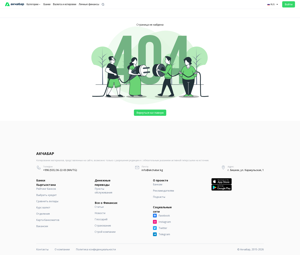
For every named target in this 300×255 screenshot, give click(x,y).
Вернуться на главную (150, 112)
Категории (32, 4)
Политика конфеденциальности (96, 249)
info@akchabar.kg (152, 170)
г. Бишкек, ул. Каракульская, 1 (246, 170)
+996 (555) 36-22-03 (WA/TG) (60, 170)
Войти (288, 4)
